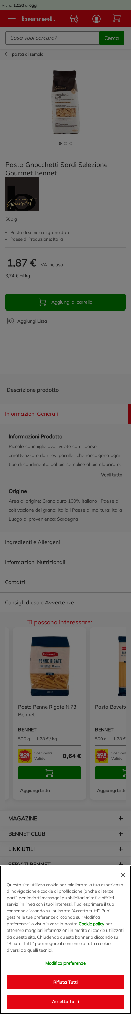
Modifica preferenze (65, 963)
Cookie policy (91, 923)
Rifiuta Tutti (65, 982)
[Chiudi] (123, 874)
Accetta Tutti (65, 1001)
